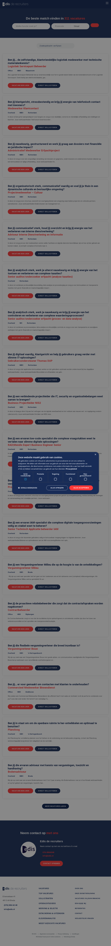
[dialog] (55, 473)
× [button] (95, 454)
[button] (27, 488)
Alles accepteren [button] (81, 488)
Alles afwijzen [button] (57, 488)
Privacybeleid (71, 469)
